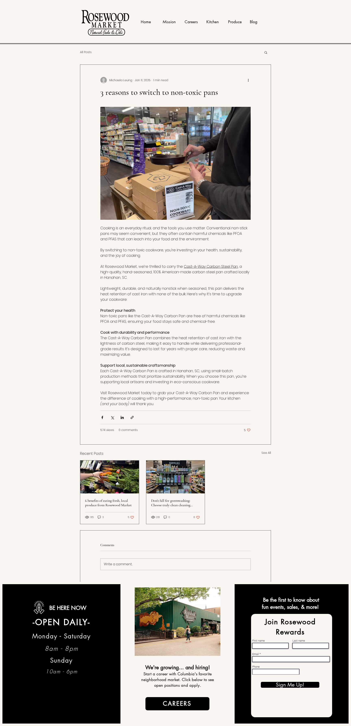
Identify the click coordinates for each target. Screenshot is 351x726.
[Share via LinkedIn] (122, 417)
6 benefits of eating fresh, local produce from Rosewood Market (108, 502)
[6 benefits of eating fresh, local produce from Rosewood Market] (109, 476)
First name (258, 640)
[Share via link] (132, 417)
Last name (298, 640)
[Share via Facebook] (102, 417)
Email (255, 654)
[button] (266, 52)
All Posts (86, 52)
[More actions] (248, 80)
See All (266, 453)
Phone (256, 666)
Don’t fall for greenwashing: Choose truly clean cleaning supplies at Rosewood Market (172, 502)
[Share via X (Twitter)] (112, 417)
